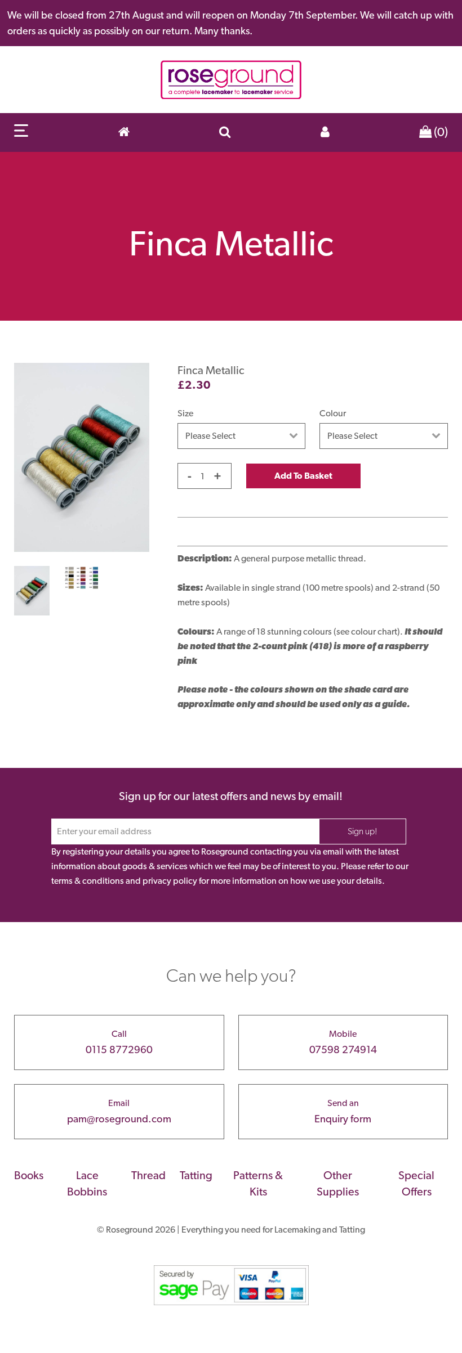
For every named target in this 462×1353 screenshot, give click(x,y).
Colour (332, 413)
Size (185, 413)
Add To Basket (303, 475)
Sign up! (362, 831)
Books (28, 1175)
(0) (440, 131)
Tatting (196, 1175)
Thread (148, 1175)
